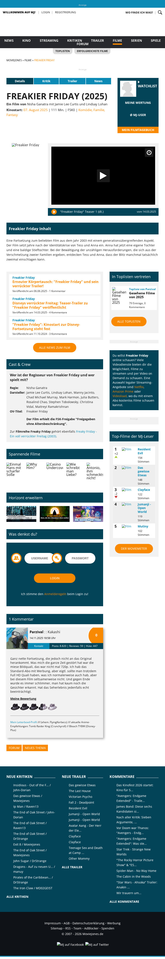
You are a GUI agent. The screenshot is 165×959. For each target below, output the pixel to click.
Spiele (156, 40)
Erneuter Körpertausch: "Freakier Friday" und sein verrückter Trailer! (55, 283)
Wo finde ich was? (139, 12)
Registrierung (65, 12)
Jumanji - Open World (144, 508)
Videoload (120, 396)
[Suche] (160, 12)
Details (20, 81)
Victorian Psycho (80, 797)
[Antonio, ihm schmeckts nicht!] (95, 474)
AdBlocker (91, 928)
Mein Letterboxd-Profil (23, 722)
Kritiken (74, 40)
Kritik (46, 81)
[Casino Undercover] (54, 474)
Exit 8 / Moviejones (26, 844)
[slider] (138, 108)
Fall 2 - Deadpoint (81, 802)
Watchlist (147, 86)
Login (45, 12)
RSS (68, 928)
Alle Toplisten (129, 321)
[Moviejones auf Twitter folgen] (97, 945)
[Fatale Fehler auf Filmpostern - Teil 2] (21, 514)
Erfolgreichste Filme (92, 51)
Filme (117, 40)
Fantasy (12, 115)
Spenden (107, 928)
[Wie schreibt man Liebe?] (74, 474)
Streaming (49, 40)
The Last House (80, 791)
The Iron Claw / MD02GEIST (32, 888)
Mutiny (143, 526)
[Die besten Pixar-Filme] (88, 514)
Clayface (144, 490)
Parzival (36, 632)
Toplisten (62, 51)
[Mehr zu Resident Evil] (128, 449)
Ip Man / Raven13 (25, 806)
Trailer (97, 40)
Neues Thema (35, 748)
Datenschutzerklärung (88, 923)
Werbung (114, 923)
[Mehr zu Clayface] (128, 490)
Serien (136, 40)
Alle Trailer (72, 867)
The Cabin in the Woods (133, 876)
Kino (26, 40)
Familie (98, 110)
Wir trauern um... (128, 893)
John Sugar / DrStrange (29, 861)
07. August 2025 (35, 110)
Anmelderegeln (55, 594)
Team (77, 928)
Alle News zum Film (54, 347)
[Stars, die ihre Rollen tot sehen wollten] (55, 514)
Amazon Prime (123, 391)
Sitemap (57, 928)
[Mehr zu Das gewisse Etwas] (128, 468)
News (9, 40)
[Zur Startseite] (82, 32)
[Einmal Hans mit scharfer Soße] (14, 474)
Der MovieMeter (134, 549)
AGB (67, 923)
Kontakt (38, 646)
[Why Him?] (34, 474)
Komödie (85, 110)
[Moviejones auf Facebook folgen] (70, 945)
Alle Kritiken (17, 897)
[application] (103, 176)
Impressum (52, 923)
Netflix (139, 387)
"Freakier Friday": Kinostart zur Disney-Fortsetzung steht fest (46, 326)
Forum (83, 44)
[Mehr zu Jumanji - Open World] (128, 504)
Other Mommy (79, 858)
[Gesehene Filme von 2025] (118, 295)
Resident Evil (144, 451)
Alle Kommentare (124, 901)
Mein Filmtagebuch (138, 130)
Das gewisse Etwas (143, 471)
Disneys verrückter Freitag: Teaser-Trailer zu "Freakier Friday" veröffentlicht (50, 305)
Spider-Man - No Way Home (136, 871)
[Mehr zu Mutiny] (128, 526)
